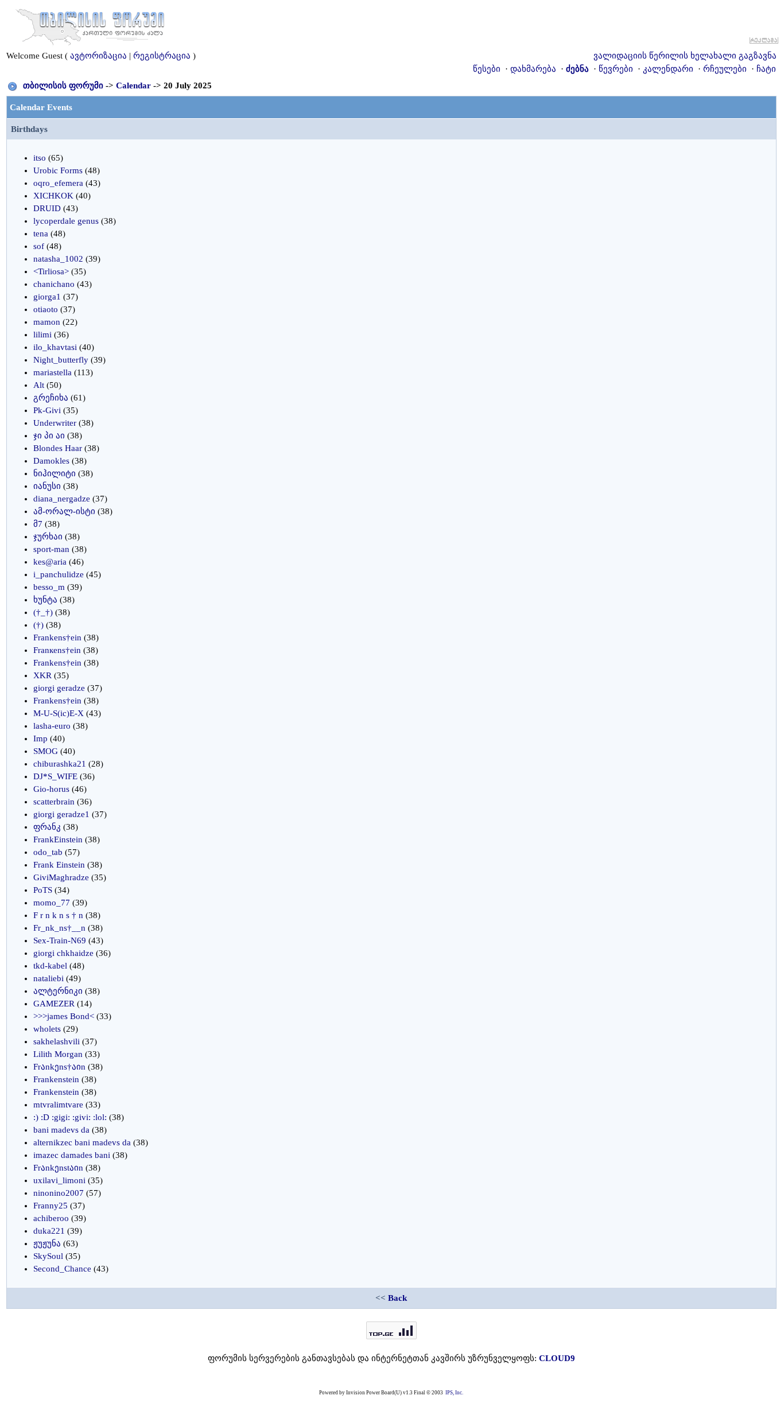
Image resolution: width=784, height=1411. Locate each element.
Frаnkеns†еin (57, 700)
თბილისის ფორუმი (63, 85)
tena (40, 233)
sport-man (51, 549)
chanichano (54, 284)
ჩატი (766, 68)
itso (39, 157)
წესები (486, 68)
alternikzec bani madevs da (82, 1142)
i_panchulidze (58, 574)
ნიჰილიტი (54, 473)
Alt (38, 385)
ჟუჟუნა (47, 1243)
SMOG (45, 751)
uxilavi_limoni (59, 1180)
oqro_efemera (58, 183)
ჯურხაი (48, 536)
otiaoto (45, 309)
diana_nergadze (61, 498)
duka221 (49, 1230)
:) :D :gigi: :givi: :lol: (70, 1117)
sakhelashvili (56, 1041)
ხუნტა (45, 599)
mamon (46, 321)
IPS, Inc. (454, 1393)
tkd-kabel (50, 965)
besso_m (49, 587)
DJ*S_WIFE (55, 776)
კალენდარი (668, 68)
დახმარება (533, 68)
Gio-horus (51, 789)
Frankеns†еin (57, 662)
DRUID (47, 208)
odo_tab (48, 852)
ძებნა (577, 68)
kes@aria (50, 561)
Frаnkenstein (56, 1079)
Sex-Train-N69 (59, 940)
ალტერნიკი (58, 991)
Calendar (133, 85)
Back (397, 1298)
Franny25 (50, 1205)
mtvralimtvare (58, 1104)
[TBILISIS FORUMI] (90, 24)
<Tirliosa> (51, 271)
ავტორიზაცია (98, 55)
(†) (38, 624)
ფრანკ (47, 826)
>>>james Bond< (63, 1016)
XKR (42, 675)
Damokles (51, 460)
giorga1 (47, 296)
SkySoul (48, 1256)
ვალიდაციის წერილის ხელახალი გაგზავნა (685, 55)
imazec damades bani (71, 1155)
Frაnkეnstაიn (58, 1167)
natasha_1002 (58, 258)
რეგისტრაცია (162, 55)
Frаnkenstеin (56, 1092)
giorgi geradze (59, 688)
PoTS (42, 890)
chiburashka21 (59, 763)
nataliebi (48, 978)
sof (38, 246)
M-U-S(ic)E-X (58, 713)
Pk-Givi (47, 410)
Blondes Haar (57, 448)
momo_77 (51, 902)
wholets (47, 1028)
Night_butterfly (60, 359)
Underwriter (54, 422)
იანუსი (47, 486)
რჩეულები (725, 68)
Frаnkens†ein (57, 637)
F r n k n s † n (58, 915)
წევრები (616, 68)
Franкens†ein (57, 650)
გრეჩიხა (50, 397)
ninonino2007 (58, 1193)
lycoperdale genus (66, 221)
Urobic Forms (58, 170)
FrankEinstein (58, 839)
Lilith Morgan (58, 1054)
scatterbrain (54, 801)
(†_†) (43, 612)
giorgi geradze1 (61, 814)
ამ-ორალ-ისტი (64, 511)
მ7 (37, 523)
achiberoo (51, 1218)
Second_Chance (62, 1268)
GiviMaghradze (61, 877)
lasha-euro (52, 725)
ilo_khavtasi (55, 347)
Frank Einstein (59, 864)
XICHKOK (53, 195)
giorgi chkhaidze (63, 953)
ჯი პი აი (49, 435)
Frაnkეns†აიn (59, 1066)
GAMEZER (54, 1003)
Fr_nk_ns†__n (59, 927)
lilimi (42, 334)
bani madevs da (61, 1129)
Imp (40, 738)
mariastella (52, 372)
